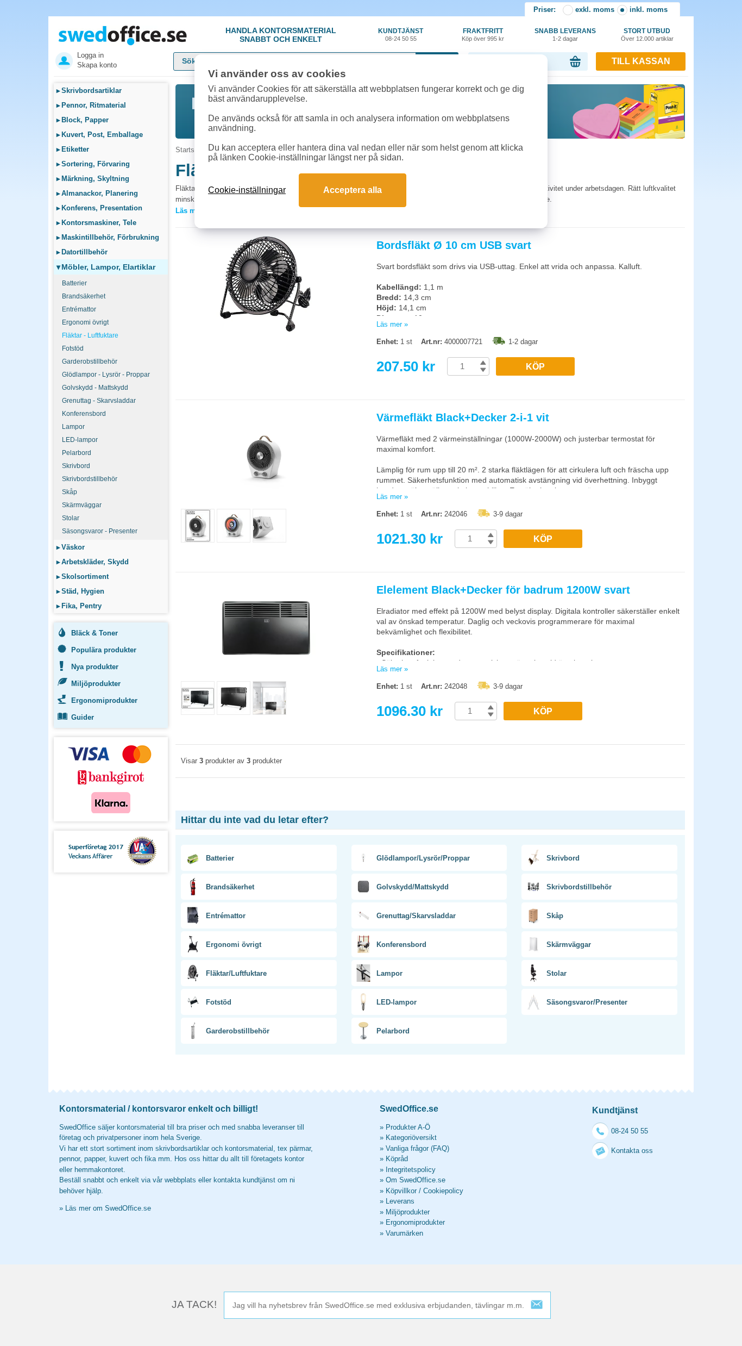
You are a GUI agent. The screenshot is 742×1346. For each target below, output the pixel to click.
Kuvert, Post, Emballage (99, 134)
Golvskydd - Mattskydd (95, 387)
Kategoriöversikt (411, 1137)
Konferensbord (84, 413)
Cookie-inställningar (247, 190)
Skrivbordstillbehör (89, 479)
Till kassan (641, 61)
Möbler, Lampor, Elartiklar (105, 267)
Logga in (90, 55)
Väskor (70, 547)
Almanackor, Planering (97, 193)
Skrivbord (76, 466)
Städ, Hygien (80, 591)
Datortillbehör (82, 252)
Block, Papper (82, 120)
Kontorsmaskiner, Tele (96, 223)
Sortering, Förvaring (93, 164)
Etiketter (72, 149)
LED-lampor (80, 440)
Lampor (73, 427)
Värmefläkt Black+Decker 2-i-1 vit (462, 417)
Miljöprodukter (96, 684)
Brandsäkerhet (83, 296)
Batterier (74, 283)
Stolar (70, 518)
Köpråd (397, 1159)
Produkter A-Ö (408, 1127)
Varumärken (404, 1233)
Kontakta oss (632, 1150)
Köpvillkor (401, 1191)
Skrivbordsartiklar (89, 90)
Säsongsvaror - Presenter (99, 531)
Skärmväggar (82, 505)
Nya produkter (94, 667)
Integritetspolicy (411, 1170)
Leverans (400, 1201)
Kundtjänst (400, 34)
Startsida (189, 150)
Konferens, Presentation (99, 208)
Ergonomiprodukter (104, 700)
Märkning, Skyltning (92, 179)
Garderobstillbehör (89, 361)
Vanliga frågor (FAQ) (417, 1148)
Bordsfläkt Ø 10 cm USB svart (453, 245)
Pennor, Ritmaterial (91, 105)
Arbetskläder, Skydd (92, 562)
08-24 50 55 (629, 1131)
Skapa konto (97, 65)
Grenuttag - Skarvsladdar (99, 400)
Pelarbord (76, 453)
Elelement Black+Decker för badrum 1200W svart (503, 590)
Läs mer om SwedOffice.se (108, 1208)
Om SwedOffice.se (415, 1180)
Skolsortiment (82, 576)
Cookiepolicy (443, 1191)
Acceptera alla (352, 190)
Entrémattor (79, 309)
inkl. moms (649, 9)
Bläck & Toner (94, 633)
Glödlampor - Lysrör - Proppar (106, 374)
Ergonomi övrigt (85, 322)
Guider (82, 717)
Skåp (69, 492)
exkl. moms (594, 9)
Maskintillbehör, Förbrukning (107, 237)
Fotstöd (73, 348)
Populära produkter (103, 650)
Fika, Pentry (79, 606)
